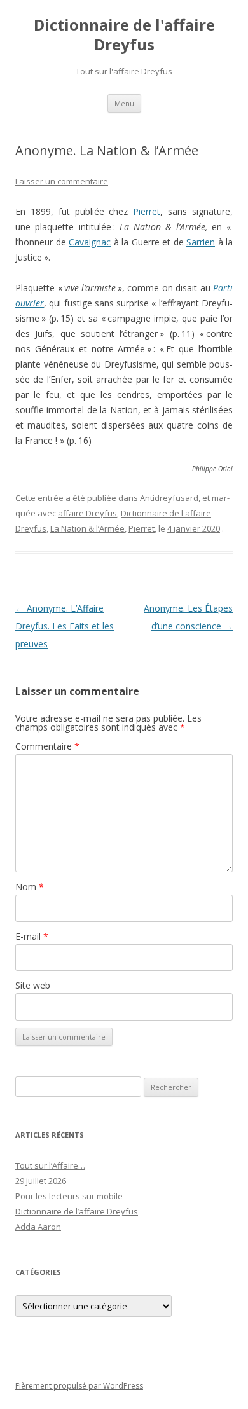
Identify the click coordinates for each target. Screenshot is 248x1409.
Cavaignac (90, 242)
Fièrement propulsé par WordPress (79, 1385)
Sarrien (200, 242)
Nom (29, 887)
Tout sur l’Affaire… (50, 1165)
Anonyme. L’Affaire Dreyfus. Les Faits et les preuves (64, 626)
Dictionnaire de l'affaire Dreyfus (124, 35)
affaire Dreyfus (87, 513)
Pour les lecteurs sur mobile (69, 1196)
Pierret (146, 211)
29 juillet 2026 (40, 1180)
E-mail (31, 936)
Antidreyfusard (169, 498)
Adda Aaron (38, 1226)
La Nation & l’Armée (87, 528)
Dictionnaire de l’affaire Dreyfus (76, 1211)
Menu (124, 103)
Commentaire (47, 746)
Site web (32, 985)
